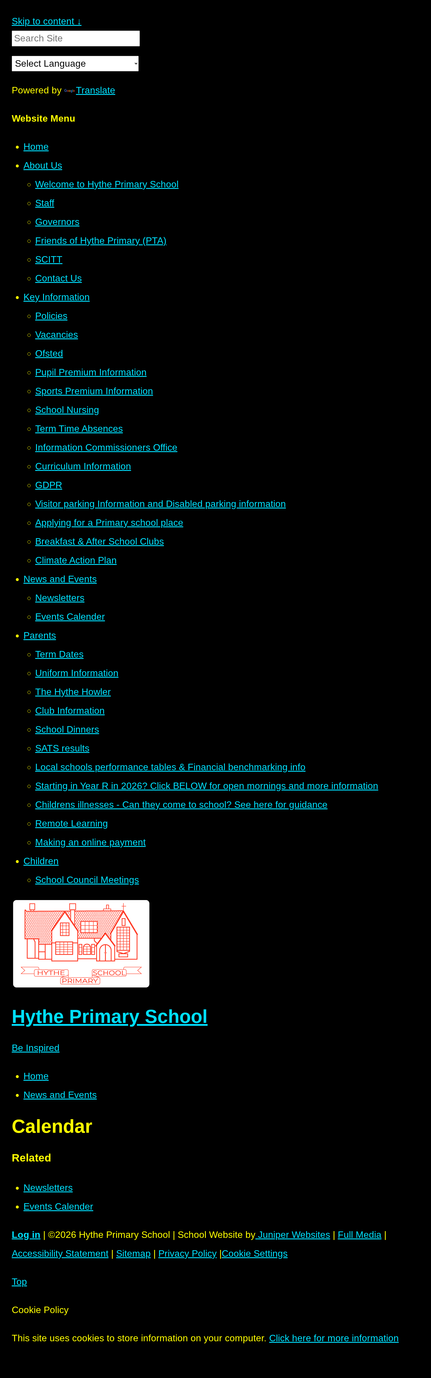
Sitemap (133, 1253)
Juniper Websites (292, 1234)
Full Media (359, 1234)
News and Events (60, 1095)
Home (36, 1076)
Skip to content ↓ (47, 21)
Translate (95, 90)
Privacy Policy (187, 1253)
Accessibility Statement (60, 1253)
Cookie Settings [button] (255, 1253)
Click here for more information (334, 1338)
